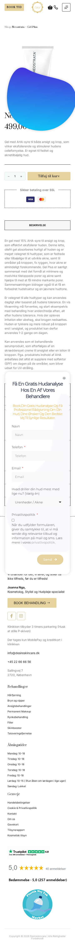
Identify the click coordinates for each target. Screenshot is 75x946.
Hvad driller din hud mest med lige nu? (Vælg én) (35, 491)
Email (16, 468)
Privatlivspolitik (24, 515)
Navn (16, 426)
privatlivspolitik (43, 542)
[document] (37, 473)
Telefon (18, 447)
